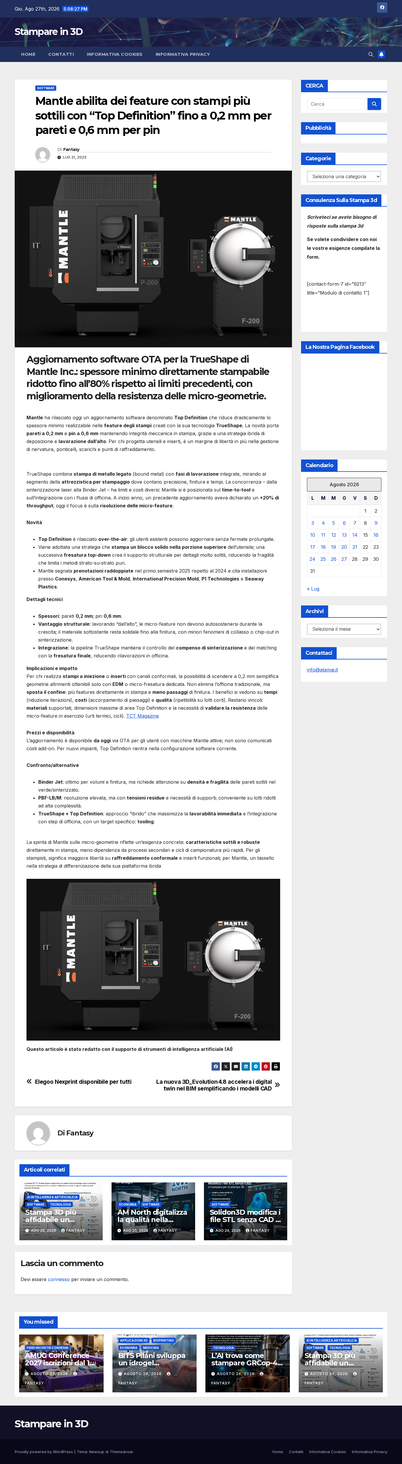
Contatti (61, 54)
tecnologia (60, 1204)
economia (128, 1204)
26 (333, 559)
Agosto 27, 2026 (50, 1374)
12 (333, 535)
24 (312, 559)
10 (312, 535)
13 (344, 535)
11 (323, 535)
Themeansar (121, 1451)
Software (45, 88)
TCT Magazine (142, 716)
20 (344, 547)
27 (344, 559)
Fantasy (71, 149)
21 (355, 547)
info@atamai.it (322, 670)
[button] (370, 54)
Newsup (96, 1451)
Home (28, 54)
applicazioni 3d (134, 1340)
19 (333, 547)
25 (323, 559)
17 (312, 547)
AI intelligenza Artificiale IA (52, 1197)
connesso (59, 1279)
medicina (151, 1347)
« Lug (313, 589)
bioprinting (163, 1340)
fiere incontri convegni (47, 1347)
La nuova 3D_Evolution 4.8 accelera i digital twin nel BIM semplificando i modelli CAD (214, 1085)
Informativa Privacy (183, 54)
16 (375, 535)
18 (323, 547)
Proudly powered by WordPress (44, 1451)
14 (355, 535)
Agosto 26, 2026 (143, 1374)
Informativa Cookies (115, 54)
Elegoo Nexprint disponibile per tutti (83, 1081)
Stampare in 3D (48, 31)
